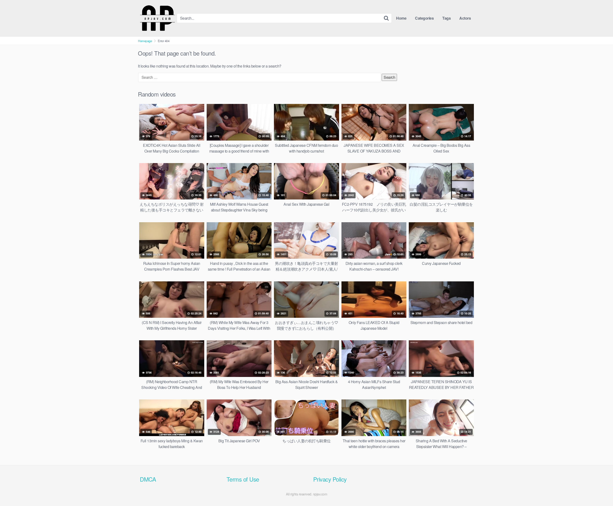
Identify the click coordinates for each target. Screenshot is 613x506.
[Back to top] (600, 490)
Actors (465, 18)
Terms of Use (243, 479)
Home (401, 18)
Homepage (145, 41)
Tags (446, 18)
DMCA (148, 479)
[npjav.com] (157, 18)
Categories (424, 18)
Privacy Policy (330, 479)
